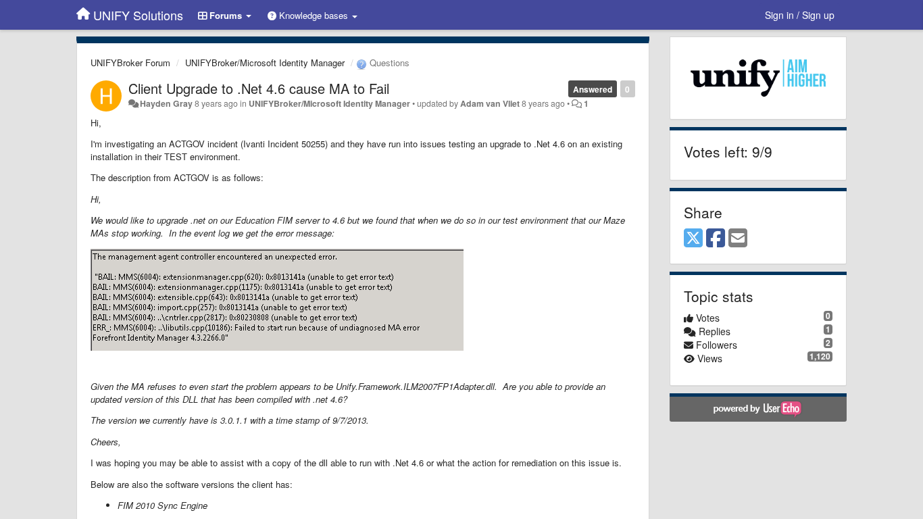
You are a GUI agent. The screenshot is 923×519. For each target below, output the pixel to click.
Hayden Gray (166, 103)
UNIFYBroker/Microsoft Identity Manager (265, 62)
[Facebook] (715, 238)
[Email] (737, 238)
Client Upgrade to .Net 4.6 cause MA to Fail (258, 88)
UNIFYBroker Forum (130, 62)
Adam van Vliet (490, 103)
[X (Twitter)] (693, 238)
